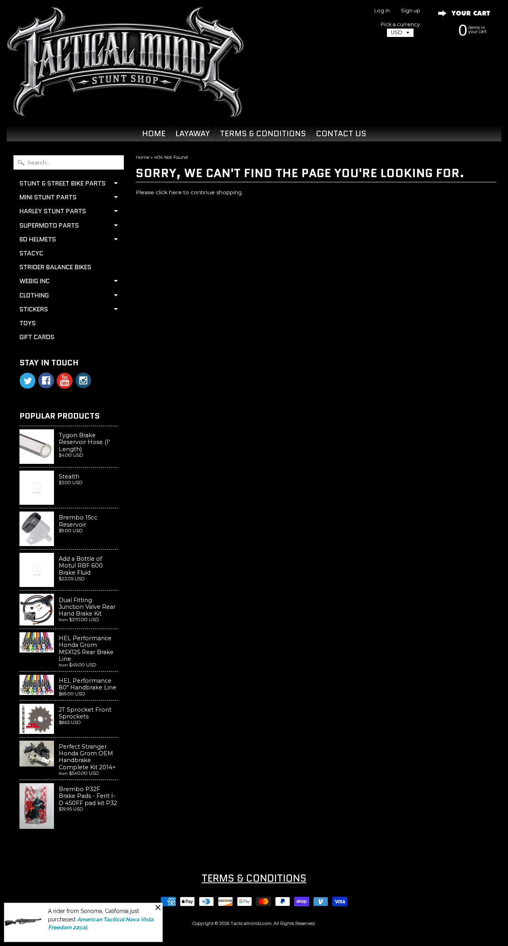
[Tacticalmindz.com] (125, 108)
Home (142, 157)
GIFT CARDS (36, 337)
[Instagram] (83, 380)
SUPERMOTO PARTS (49, 225)
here (175, 192)
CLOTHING (34, 295)
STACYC (31, 253)
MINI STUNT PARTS (48, 197)
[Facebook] (46, 380)
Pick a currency (400, 24)
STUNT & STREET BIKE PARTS (62, 183)
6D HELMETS (37, 239)
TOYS (27, 323)
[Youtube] (65, 381)
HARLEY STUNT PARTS (52, 211)
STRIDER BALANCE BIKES (55, 267)
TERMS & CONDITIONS (263, 133)
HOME (153, 133)
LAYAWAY (192, 133)
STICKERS (33, 309)
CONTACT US (341, 133)
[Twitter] (27, 381)
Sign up (410, 11)
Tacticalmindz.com (251, 923)
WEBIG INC (34, 281)
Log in (382, 11)
